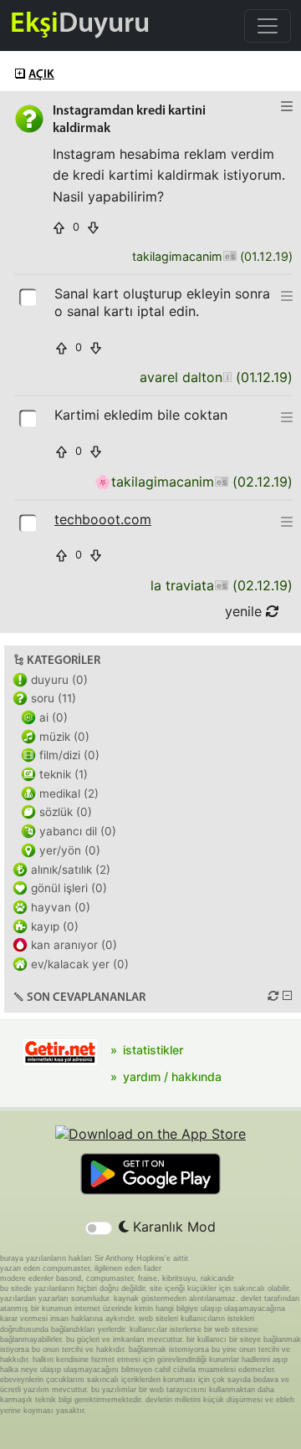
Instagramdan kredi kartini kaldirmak (129, 120)
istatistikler (153, 1050)
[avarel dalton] (227, 377)
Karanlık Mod (172, 1226)
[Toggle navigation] (267, 26)
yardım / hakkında (172, 1076)
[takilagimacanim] (229, 257)
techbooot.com (102, 519)
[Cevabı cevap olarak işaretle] (29, 296)
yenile (245, 611)
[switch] (98, 1228)
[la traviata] (221, 585)
